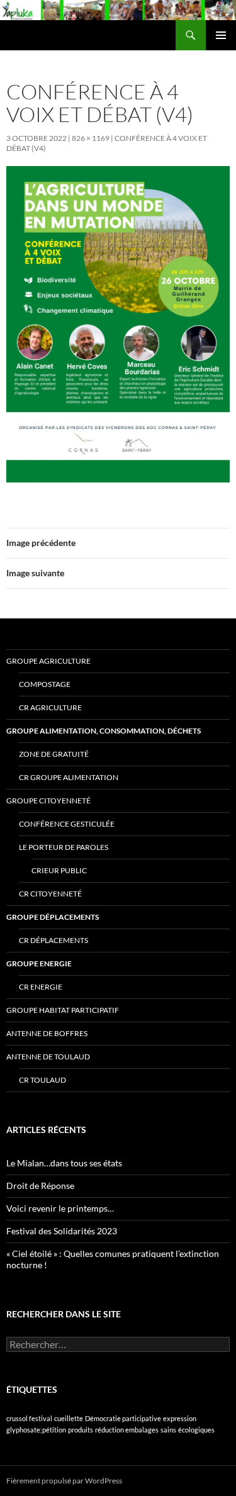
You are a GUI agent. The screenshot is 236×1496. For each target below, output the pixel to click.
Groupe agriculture (48, 661)
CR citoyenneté (50, 893)
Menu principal (221, 35)
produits (80, 1430)
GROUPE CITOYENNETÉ (48, 800)
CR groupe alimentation (68, 777)
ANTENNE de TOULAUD (48, 1056)
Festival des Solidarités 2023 (61, 1230)
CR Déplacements (53, 940)
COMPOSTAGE (44, 684)
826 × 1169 (91, 138)
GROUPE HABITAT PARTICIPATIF (62, 1010)
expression (179, 1418)
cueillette (68, 1418)
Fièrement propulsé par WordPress (64, 1480)
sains (168, 1430)
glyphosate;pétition (36, 1430)
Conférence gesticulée (67, 824)
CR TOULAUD (42, 1080)
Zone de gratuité (54, 754)
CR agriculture (50, 707)
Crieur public (59, 870)
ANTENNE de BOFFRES (46, 1033)
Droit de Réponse (40, 1185)
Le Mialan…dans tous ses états (64, 1163)
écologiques (196, 1430)
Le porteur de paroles (63, 847)
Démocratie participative (123, 1418)
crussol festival (29, 1418)
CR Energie (40, 986)
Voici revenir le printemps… (60, 1208)
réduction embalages (127, 1430)
